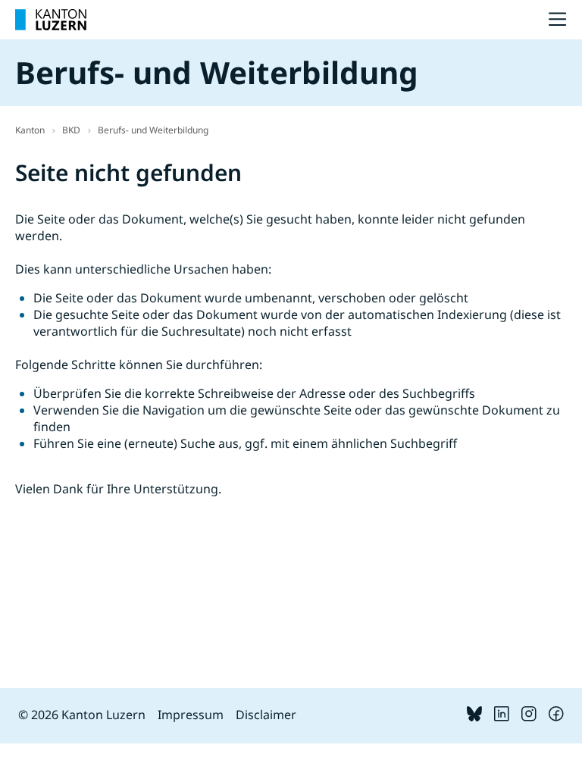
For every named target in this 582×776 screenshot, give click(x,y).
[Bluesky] (474, 717)
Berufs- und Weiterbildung (153, 130)
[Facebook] (556, 717)
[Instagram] (529, 717)
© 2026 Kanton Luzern (82, 714)
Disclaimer (266, 714)
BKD (71, 130)
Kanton (30, 130)
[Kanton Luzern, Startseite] (50, 19)
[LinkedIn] (501, 717)
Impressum (191, 714)
